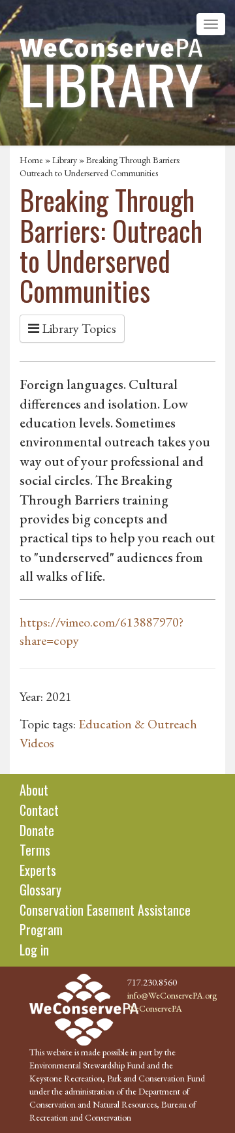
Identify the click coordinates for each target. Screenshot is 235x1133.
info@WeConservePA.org (172, 995)
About (34, 789)
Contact (39, 810)
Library (64, 160)
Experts (38, 870)
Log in (34, 949)
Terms (35, 850)
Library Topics (77, 328)
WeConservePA (154, 1008)
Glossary (40, 889)
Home (31, 160)
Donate (37, 830)
